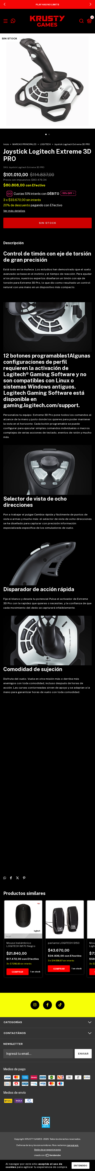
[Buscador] (81, 21)
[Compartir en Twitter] (17, 878)
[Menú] (6, 21)
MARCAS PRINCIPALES (24, 144)
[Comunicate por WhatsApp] (13, 21)
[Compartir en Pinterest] (24, 878)
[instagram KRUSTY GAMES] (34, 1005)
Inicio (6, 144)
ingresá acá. (73, 1145)
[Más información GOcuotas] (68, 193)
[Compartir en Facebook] (11, 878)
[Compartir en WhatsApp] (4, 878)
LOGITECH (45, 144)
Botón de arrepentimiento (47, 1149)
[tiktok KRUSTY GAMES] (60, 1005)
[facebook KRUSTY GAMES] (47, 1005)
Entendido (80, 1165)
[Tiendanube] (47, 1155)
